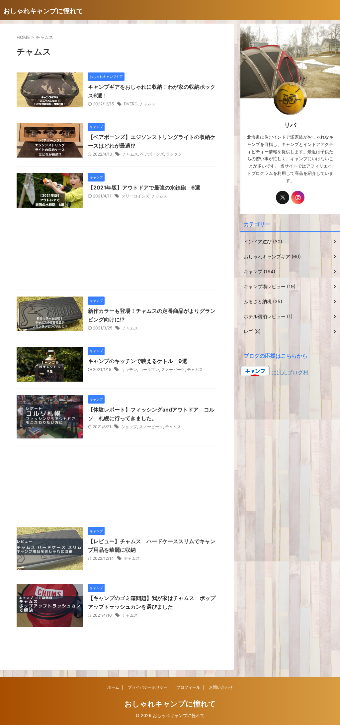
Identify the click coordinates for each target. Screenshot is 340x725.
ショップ (129, 426)
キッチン (129, 369)
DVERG (130, 103)
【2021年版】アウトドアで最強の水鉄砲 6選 (144, 187)
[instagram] (297, 197)
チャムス (147, 103)
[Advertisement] (117, 254)
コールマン (149, 369)
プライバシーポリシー (148, 687)
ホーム (113, 687)
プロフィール (188, 687)
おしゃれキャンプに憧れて (43, 11)
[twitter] (282, 197)
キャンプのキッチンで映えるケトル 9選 (137, 361)
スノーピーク (173, 369)
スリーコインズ (135, 195)
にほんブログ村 (289, 372)
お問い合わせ (221, 687)
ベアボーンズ (152, 154)
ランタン (174, 154)
